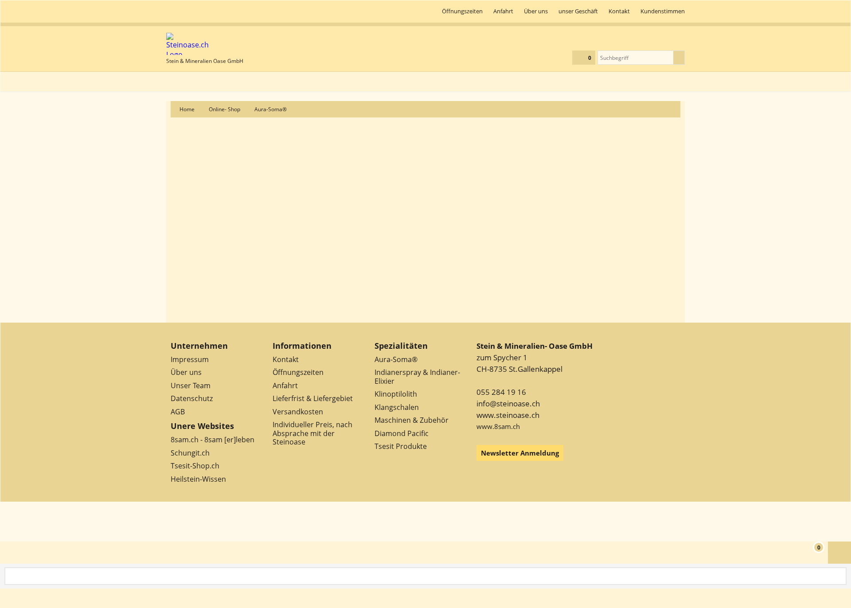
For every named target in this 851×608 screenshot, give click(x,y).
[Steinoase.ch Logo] (204, 44)
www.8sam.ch (498, 426)
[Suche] (678, 57)
